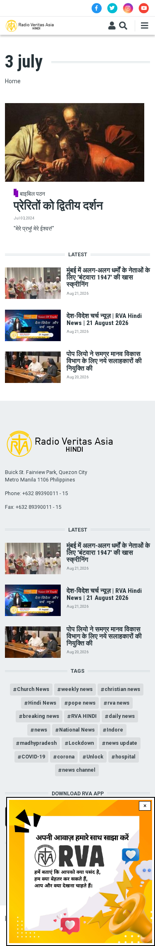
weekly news (77, 689)
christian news (122, 689)
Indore (115, 730)
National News (77, 730)
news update (121, 743)
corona (65, 756)
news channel (78, 770)
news (40, 730)
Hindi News (42, 703)
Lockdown (81, 743)
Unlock (94, 756)
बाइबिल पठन (32, 194)
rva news (118, 703)
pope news (81, 703)
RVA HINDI (84, 716)
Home (13, 81)
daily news (122, 716)
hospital (125, 756)
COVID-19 (33, 756)
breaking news (41, 716)
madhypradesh (38, 743)
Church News (33, 689)
